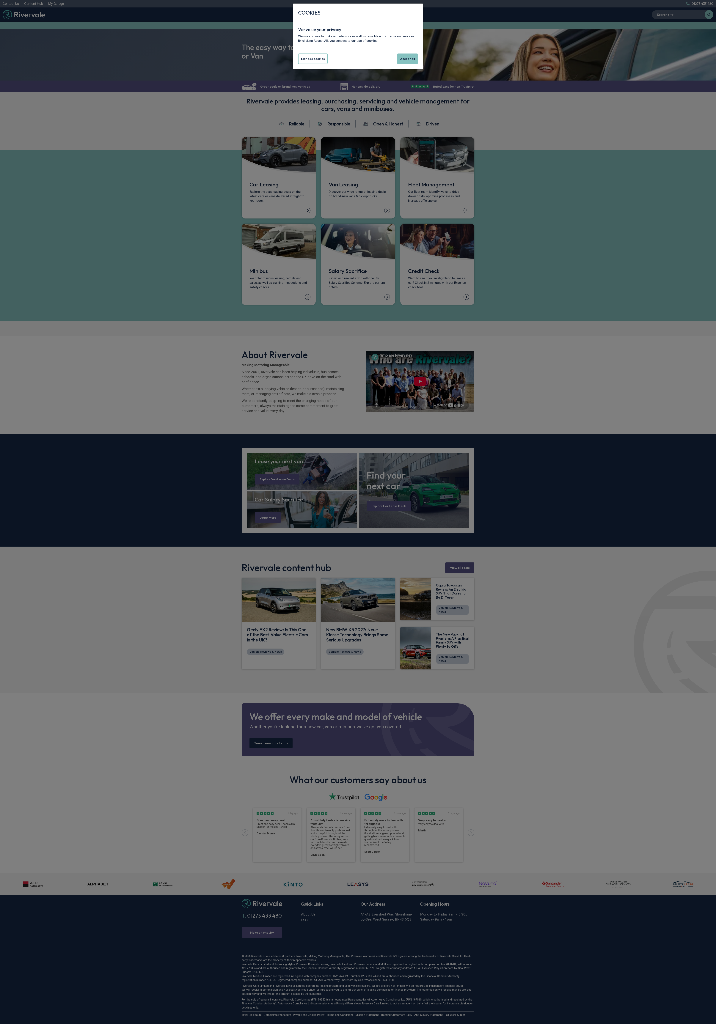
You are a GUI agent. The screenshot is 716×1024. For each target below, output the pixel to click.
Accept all (407, 59)
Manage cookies (313, 59)
